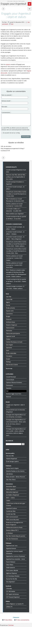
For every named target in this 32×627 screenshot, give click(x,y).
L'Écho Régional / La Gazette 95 (14, 604)
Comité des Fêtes (10, 511)
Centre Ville (9, 299)
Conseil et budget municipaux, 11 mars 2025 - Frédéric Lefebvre (15, 287)
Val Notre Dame (10, 322)
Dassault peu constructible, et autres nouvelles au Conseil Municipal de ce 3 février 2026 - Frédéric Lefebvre (16, 244)
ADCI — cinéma (10, 497)
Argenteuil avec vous (11, 545)
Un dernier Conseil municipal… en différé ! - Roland (15, 228)
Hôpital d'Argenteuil (11, 458)
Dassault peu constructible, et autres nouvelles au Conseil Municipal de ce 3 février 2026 (16, 194)
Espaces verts (10, 311)
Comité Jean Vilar (11, 514)
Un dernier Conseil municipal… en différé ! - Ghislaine (15, 233)
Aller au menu (16, 1)
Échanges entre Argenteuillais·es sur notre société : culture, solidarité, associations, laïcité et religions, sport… (16, 432)
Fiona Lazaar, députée (12, 570)
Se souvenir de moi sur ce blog (11, 133)
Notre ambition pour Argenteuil (14, 213)
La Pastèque (9, 533)
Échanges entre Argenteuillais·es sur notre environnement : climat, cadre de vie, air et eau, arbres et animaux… (16, 423)
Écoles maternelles (11, 353)
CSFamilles (9, 588)
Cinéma (8, 339)
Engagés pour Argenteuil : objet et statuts (15, 406)
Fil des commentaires (22, 620)
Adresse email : (6, 101)
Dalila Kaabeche (10, 567)
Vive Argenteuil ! (10, 581)
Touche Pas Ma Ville (11, 579)
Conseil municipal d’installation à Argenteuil (15, 183)
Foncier (8, 305)
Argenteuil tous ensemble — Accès (15, 559)
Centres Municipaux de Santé (14, 342)
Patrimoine (9, 330)
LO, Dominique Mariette (12, 576)
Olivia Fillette (9, 564)
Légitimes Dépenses (11, 573)
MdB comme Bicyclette (12, 519)
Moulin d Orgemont (11, 325)
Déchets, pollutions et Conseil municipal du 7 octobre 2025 (14, 205)
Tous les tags (9, 368)
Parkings (8, 362)
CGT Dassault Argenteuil (12, 597)
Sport (7, 350)
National (8, 396)
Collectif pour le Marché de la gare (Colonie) (15, 504)
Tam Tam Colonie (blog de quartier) (15, 536)
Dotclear (11, 625)
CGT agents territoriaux (12, 594)
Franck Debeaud (10, 562)
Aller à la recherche (21, 1)
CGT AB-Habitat (10, 591)
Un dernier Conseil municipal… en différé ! (15, 188)
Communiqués (10, 379)
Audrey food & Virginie (12, 468)
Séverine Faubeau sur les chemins (15, 471)
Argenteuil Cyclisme (11, 508)
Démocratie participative (13, 333)
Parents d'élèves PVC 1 (12, 530)
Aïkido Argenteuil (10, 489)
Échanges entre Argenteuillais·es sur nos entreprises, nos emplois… (16, 416)
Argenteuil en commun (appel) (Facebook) (14, 552)
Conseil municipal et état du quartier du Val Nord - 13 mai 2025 (16, 217)
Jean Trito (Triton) (11, 479)
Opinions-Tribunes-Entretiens (14, 382)
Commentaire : (6, 112)
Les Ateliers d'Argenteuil (12, 495)
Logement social (10, 336)
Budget (8, 316)
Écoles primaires (10, 308)
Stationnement (10, 328)
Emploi (8, 359)
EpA (12, 24)
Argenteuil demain (11, 548)
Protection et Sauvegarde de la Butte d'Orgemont (14, 523)
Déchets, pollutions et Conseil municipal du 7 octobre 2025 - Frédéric (14, 258)
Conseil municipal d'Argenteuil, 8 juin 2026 (16, 171)
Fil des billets (8, 620)
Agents (8, 302)
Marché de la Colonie (12, 364)
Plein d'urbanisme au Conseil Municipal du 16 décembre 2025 (15, 200)
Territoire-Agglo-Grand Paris (13, 394)
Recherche (9, 440)
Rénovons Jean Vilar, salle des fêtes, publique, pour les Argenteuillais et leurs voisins (15, 177)
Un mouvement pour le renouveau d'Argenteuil (3, 9)
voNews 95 (9, 606)
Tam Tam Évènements (12, 539)
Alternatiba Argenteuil (12, 492)
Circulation (9, 356)
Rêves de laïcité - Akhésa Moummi (15, 477)
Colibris (8, 500)
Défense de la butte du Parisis (14, 527)
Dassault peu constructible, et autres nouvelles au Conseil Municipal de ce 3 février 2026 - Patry (16, 251)
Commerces (9, 313)
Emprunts (8, 319)
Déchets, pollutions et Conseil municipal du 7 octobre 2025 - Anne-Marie (14, 265)
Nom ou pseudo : (7, 95)
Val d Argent (9, 345)
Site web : (4, 106)
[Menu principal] (29, 4)
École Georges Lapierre (12, 461)
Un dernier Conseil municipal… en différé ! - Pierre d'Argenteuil (15, 238)
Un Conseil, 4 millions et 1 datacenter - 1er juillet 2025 (13, 210)
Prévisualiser (26, 136)
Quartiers (8, 388)
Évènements (9, 385)
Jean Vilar (8, 296)
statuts (8, 64)
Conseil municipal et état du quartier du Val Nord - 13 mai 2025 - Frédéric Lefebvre (16, 281)
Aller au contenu (10, 1)
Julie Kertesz (9, 474)
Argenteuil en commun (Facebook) (15, 556)
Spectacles (9, 347)
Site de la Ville (10, 456)
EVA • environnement (12, 517)
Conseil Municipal (11, 377)
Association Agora (11, 486)
